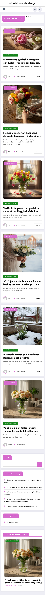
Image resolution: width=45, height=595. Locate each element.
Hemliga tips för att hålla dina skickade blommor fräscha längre (22, 134)
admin (10, 76)
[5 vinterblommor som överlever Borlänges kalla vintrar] (22, 326)
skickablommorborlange (22, 3)
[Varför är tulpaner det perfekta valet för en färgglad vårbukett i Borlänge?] (22, 180)
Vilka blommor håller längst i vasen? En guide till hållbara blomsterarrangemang (19, 429)
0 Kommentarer (20, 76)
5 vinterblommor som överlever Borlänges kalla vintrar (21, 356)
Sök (7, 457)
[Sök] (35, 9)
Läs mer (38, 76)
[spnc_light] (40, 9)
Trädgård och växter (10, 55)
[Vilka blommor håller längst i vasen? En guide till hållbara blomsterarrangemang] (22, 399)
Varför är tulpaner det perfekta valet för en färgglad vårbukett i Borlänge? (21, 210)
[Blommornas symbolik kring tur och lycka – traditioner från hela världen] (22, 39)
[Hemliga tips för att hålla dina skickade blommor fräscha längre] (22, 104)
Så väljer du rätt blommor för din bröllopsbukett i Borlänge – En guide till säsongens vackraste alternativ (22, 283)
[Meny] (4, 9)
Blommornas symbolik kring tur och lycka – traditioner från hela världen (21, 61)
